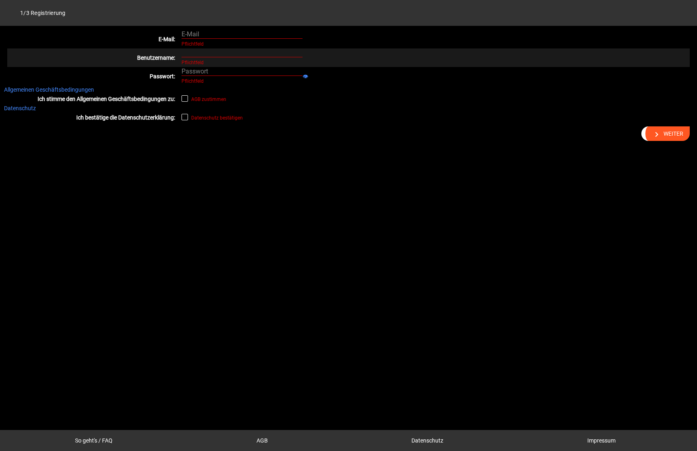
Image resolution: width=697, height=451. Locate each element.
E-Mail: (167, 39)
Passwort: (162, 76)
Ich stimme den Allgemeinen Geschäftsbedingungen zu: (106, 99)
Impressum (601, 440)
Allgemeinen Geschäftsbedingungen (49, 89)
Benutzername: (156, 58)
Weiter (667, 134)
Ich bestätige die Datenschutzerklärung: (125, 117)
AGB (262, 440)
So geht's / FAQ (94, 440)
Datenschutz (20, 108)
